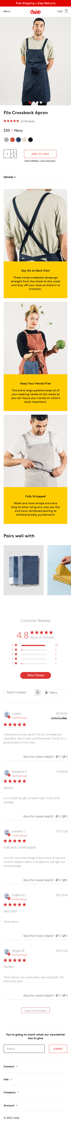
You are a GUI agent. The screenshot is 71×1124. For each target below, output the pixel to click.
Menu (6, 11)
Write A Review (35, 675)
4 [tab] (41, 102)
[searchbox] (19, 692)
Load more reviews (35, 1010)
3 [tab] (37, 102)
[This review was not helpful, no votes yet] (63, 757)
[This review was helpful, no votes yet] (57, 757)
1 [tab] (30, 102)
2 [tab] (34, 102)
